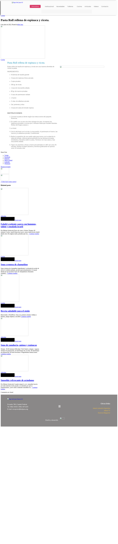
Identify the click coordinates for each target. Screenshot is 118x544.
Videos (96, 6)
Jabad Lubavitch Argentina (101, 408)
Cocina (79, 6)
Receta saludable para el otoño (15, 311)
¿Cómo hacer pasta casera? (8, 181)
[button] (70, 6)
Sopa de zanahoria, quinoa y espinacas (19, 345)
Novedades (60, 6)
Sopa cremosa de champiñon (14, 264)
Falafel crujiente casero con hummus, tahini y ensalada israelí (18, 225)
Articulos (88, 6)
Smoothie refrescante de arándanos (17, 380)
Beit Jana (20, 24)
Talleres (70, 6)
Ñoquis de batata (6, 167)
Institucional (49, 6)
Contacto (104, 6)
